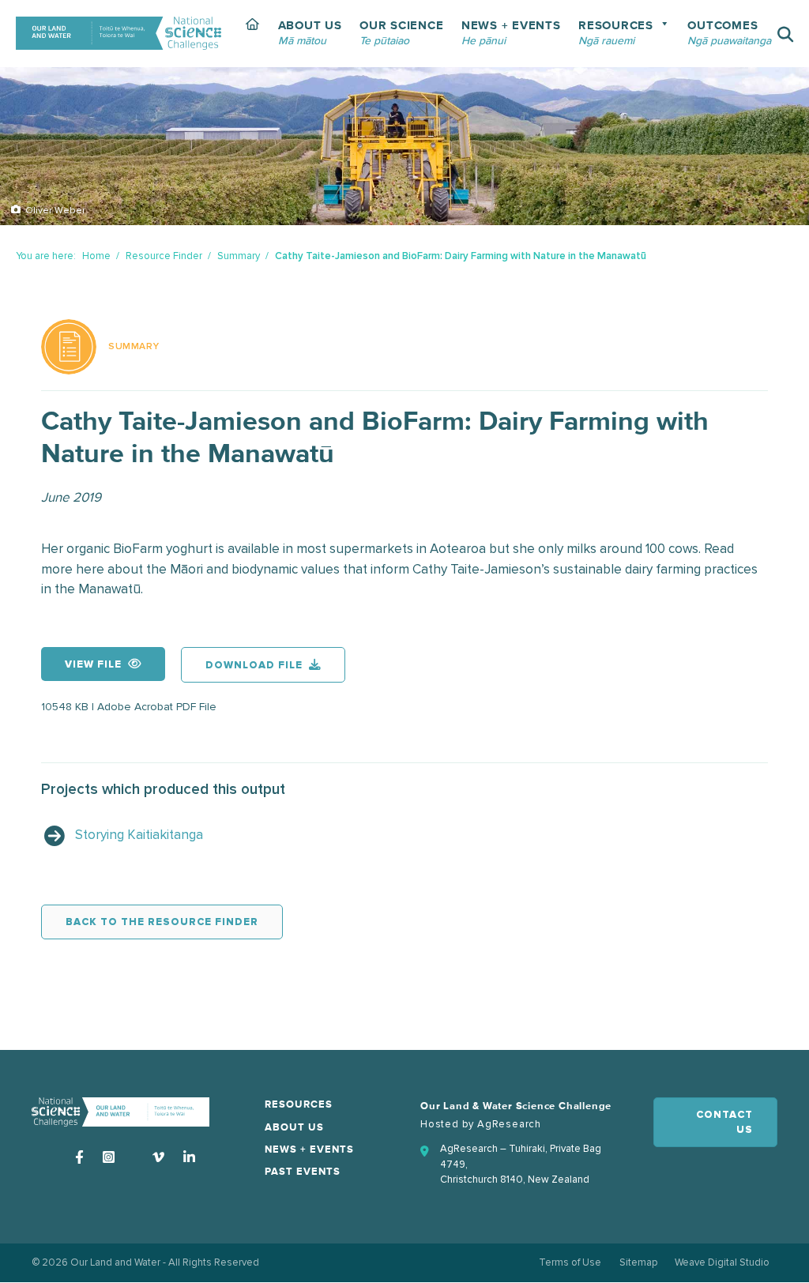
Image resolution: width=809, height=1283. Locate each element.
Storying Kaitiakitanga (139, 834)
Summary (238, 256)
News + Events (309, 1150)
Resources (299, 1105)
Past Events (303, 1172)
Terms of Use (570, 1262)
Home (96, 256)
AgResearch (509, 1124)
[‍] (253, 33)
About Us (294, 1128)
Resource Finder (164, 256)
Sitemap (638, 1262)
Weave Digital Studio (722, 1262)
